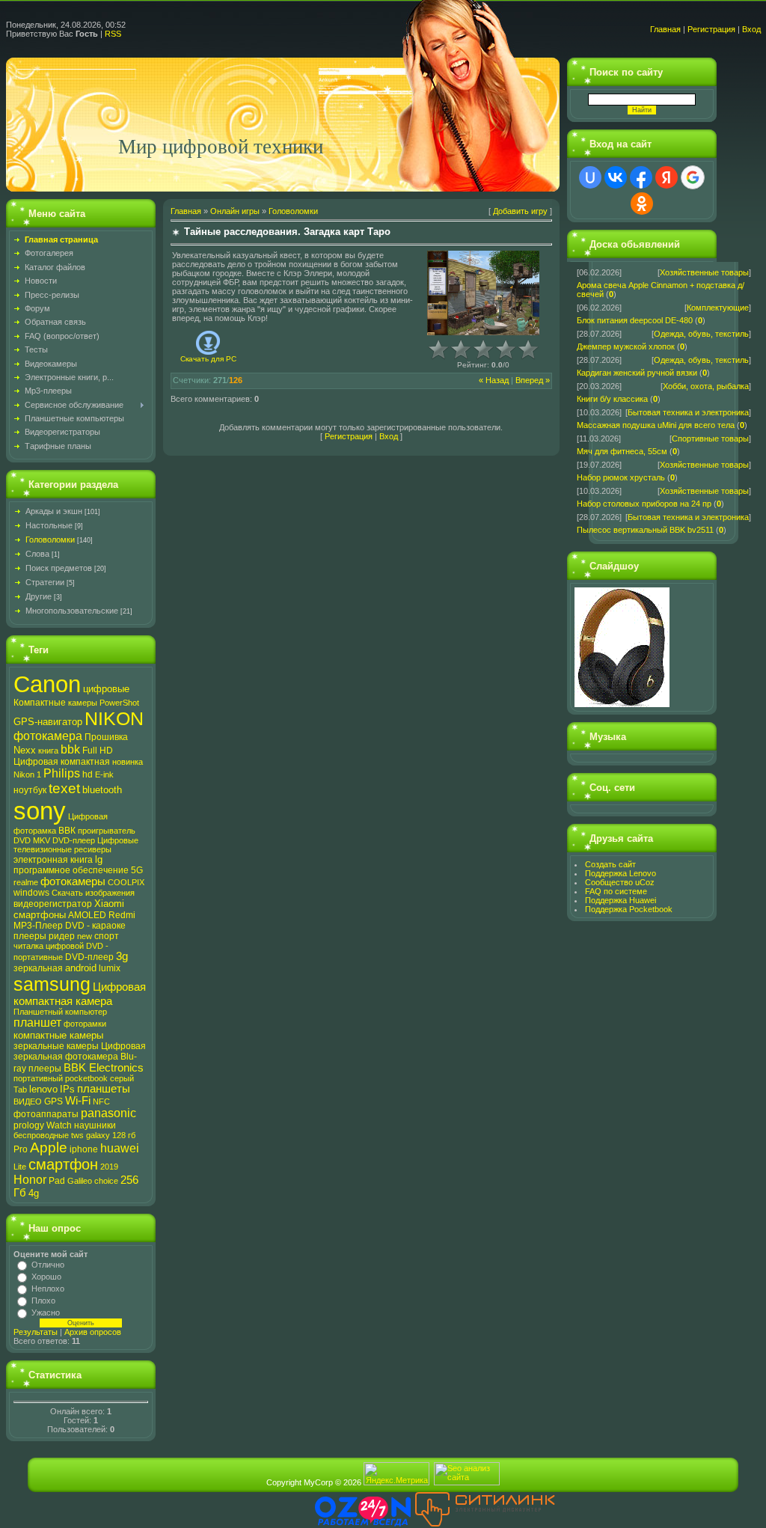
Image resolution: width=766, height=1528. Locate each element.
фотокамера (47, 736)
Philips (61, 773)
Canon (47, 684)
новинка (127, 761)
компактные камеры (58, 1035)
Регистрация (711, 29)
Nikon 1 (27, 774)
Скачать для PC (208, 359)
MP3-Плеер (38, 925)
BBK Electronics (104, 1068)
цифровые (106, 688)
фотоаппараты (46, 1114)
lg (98, 859)
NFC (101, 1101)
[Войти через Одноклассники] (642, 203)
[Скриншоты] (483, 293)
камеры (82, 702)
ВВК (67, 830)
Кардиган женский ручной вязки (637, 372)
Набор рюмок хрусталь (621, 477)
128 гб (123, 1135)
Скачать (67, 892)
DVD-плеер (89, 957)
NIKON (114, 718)
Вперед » (532, 380)
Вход (751, 29)
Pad (57, 1181)
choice (106, 1180)
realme (25, 882)
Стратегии (44, 582)
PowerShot (119, 702)
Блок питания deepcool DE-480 (635, 320)
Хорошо (46, 1276)
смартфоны (39, 914)
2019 (109, 1166)
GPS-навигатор (47, 721)
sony (39, 811)
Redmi (121, 915)
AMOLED (87, 915)
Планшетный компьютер (60, 1011)
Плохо (43, 1300)
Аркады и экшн (53, 511)
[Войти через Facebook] (641, 177)
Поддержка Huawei (620, 900)
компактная (85, 762)
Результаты (35, 1331)
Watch (59, 1125)
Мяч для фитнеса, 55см (622, 451)
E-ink (104, 774)
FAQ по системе (616, 891)
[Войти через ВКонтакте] (615, 177)
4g (33, 1193)
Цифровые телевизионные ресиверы (75, 845)
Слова (37, 553)
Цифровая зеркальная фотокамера (79, 1051)
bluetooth (102, 789)
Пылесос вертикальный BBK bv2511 (645, 529)
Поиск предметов (58, 567)
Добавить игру (520, 211)
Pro (20, 1149)
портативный (38, 1078)
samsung (52, 984)
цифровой (65, 945)
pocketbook (86, 1078)
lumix (109, 968)
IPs (67, 1089)
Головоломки (50, 539)
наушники (95, 1125)
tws (77, 1135)
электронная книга (53, 860)
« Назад (494, 380)
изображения (110, 892)
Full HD (97, 750)
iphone (84, 1149)
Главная (665, 29)
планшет (37, 1022)
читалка (28, 945)
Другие (38, 596)
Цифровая (35, 762)
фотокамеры (72, 881)
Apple (48, 1147)
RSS (113, 33)
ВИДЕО (27, 1101)
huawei (119, 1148)
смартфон (63, 1164)
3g (122, 956)
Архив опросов (92, 1331)
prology (28, 1125)
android (80, 968)
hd (87, 774)
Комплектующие (718, 307)
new (84, 936)
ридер (62, 936)
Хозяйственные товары (704, 272)
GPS (53, 1101)
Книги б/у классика (612, 398)
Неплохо (47, 1288)
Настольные (49, 525)
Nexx (24, 750)
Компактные (39, 702)
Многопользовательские (71, 610)
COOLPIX (126, 882)
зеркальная (38, 968)
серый (122, 1078)
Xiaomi (109, 903)
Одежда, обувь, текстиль (701, 333)
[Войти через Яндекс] (666, 177)
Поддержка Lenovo (620, 873)
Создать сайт (610, 864)
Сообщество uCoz (620, 882)
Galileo (79, 1180)
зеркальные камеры (56, 1046)
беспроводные (41, 1135)
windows (31, 892)
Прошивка (106, 737)
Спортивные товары (710, 438)
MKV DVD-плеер (64, 840)
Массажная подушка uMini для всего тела (656, 425)
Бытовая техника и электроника (688, 412)
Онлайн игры (235, 211)
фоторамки (85, 1023)
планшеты (103, 1089)
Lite (19, 1166)
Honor (29, 1179)
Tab (20, 1089)
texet (64, 788)
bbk (70, 749)
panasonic (108, 1113)
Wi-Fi (78, 1101)
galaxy (98, 1135)
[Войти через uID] (590, 177)
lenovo (43, 1089)
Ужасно (45, 1312)
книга (48, 750)
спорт (106, 936)
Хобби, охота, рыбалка (706, 386)
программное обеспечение (71, 870)
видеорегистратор (52, 904)
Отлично (47, 1264)
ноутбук (29, 790)
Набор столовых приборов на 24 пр (644, 503)
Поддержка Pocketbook (628, 909)
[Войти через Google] (693, 177)
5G (137, 870)
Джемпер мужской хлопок (626, 346)
